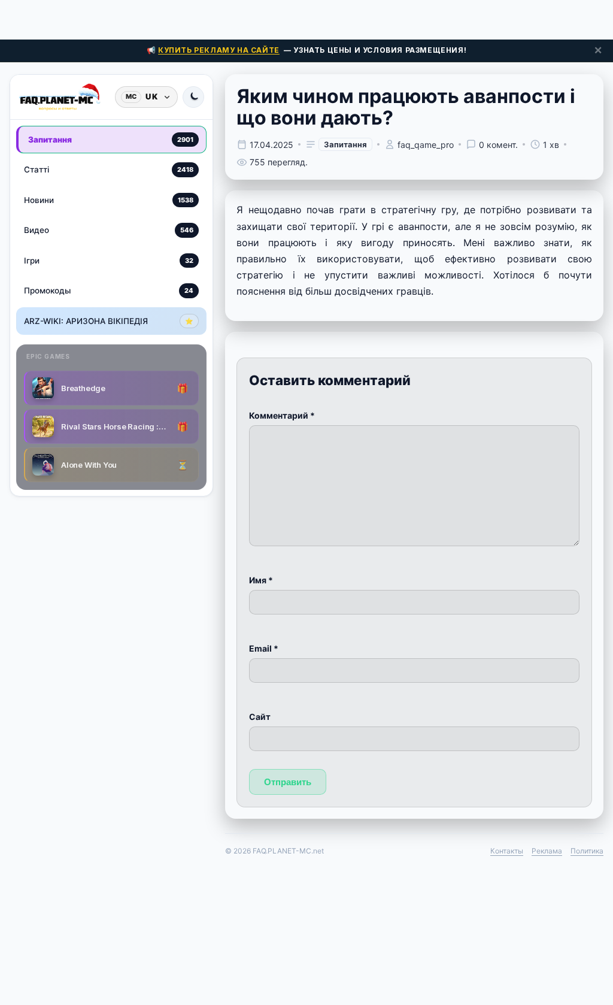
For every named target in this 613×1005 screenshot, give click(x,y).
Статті (108, 169)
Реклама (547, 850)
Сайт (260, 717)
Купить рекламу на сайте (219, 50)
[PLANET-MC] (60, 97)
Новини (108, 200)
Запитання (110, 139)
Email (263, 648)
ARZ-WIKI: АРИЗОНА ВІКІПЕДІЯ (108, 321)
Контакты (506, 850)
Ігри (108, 260)
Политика (586, 850)
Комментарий (282, 415)
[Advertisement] (306, 18)
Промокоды (108, 290)
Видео (108, 230)
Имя (261, 580)
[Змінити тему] (193, 97)
